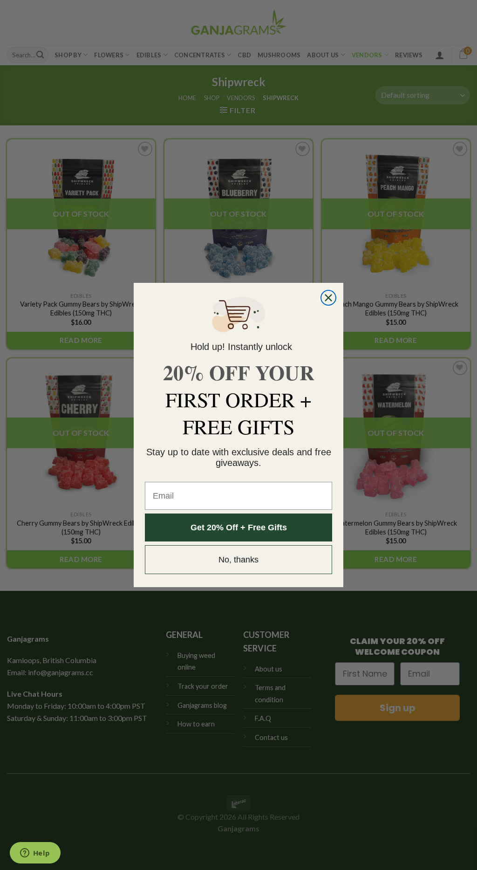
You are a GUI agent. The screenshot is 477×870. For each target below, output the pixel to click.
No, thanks (238, 559)
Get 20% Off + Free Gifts (239, 527)
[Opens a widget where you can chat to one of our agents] (35, 853)
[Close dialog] (328, 297)
